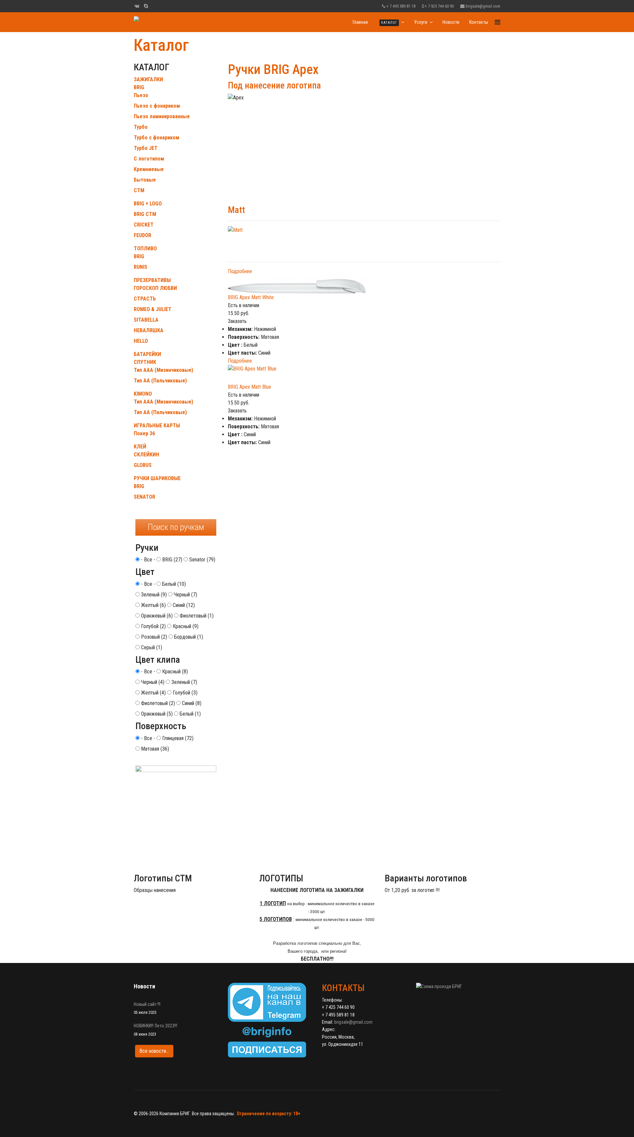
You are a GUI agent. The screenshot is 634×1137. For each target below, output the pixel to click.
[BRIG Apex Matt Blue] (364, 374)
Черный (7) (184, 594)
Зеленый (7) (183, 682)
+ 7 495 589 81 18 (400, 6)
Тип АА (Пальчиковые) (160, 380)
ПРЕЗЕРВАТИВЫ (152, 280)
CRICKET (144, 225)
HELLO (141, 341)
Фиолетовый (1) (196, 616)
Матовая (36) (154, 749)
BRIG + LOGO (148, 203)
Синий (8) (191, 703)
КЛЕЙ (140, 447)
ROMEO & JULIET (152, 309)
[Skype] (146, 6)
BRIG (139, 87)
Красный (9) (184, 626)
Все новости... (154, 1051)
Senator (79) (201, 559)
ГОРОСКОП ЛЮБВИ (155, 288)
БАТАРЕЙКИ (147, 354)
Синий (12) (183, 605)
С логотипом (149, 159)
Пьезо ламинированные (162, 116)
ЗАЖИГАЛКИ (148, 79)
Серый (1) (151, 647)
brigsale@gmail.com (483, 6)
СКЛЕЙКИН (146, 454)
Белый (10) (173, 584)
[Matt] (364, 241)
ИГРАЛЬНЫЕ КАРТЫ (157, 425)
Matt (236, 210)
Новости (450, 22)
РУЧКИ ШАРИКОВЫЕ (157, 478)
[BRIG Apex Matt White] (364, 284)
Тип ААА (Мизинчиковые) (163, 370)
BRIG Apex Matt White (251, 297)
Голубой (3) (184, 693)
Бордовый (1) (188, 637)
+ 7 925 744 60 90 (439, 6)
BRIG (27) (171, 559)
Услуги (420, 22)
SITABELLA (146, 320)
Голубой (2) (153, 626)
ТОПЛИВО (145, 248)
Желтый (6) (153, 605)
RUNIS (140, 267)
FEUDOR (142, 235)
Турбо (141, 127)
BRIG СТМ (145, 214)
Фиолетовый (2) (157, 703)
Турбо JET (146, 148)
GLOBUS (143, 465)
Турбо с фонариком (156, 137)
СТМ (139, 190)
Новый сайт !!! (147, 1008)
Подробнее (240, 271)
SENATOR (144, 497)
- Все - (147, 559)
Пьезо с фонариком (157, 106)
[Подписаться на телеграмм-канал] (270, 1020)
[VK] (136, 6)
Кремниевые (149, 169)
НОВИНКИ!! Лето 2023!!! (155, 1029)
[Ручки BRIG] (175, 816)
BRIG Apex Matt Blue (249, 387)
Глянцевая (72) (177, 738)
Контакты (478, 22)
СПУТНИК (145, 362)
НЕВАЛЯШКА (148, 330)
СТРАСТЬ (145, 299)
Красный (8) (174, 671)
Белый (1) (189, 714)
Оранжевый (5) (156, 714)
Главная (360, 22)
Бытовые (145, 180)
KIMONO (143, 394)
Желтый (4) (153, 693)
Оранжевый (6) (156, 616)
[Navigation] (497, 22)
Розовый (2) (153, 637)
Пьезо (141, 95)
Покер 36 (144, 433)
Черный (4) (152, 682)
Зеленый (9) (153, 594)
